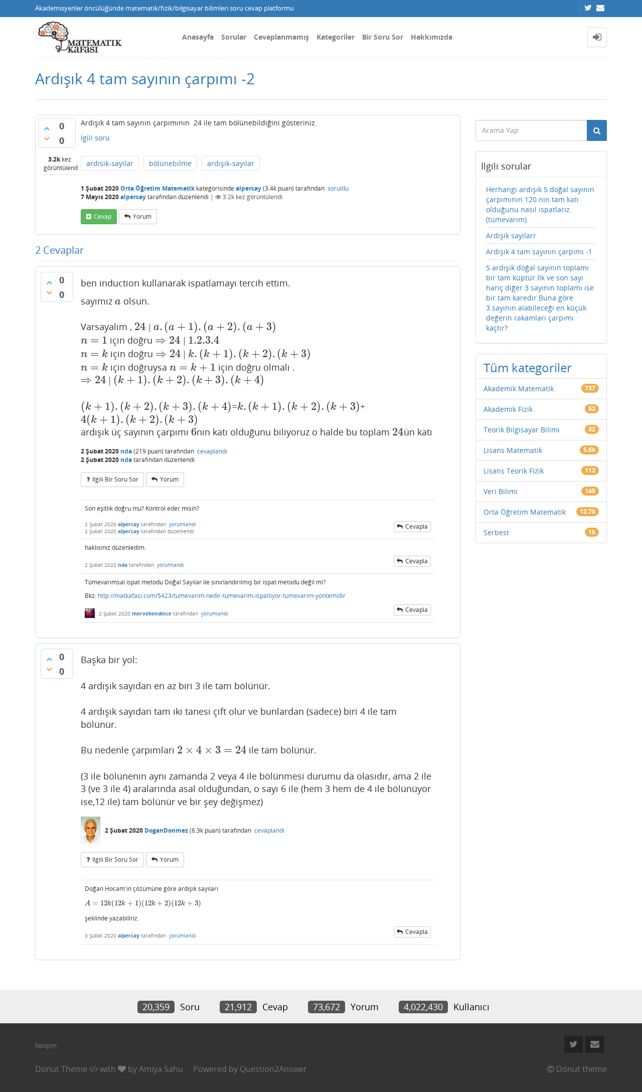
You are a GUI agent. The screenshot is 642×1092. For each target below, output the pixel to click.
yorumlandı (182, 524)
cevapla (416, 526)
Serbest (496, 532)
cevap (102, 216)
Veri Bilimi (501, 491)
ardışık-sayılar (230, 163)
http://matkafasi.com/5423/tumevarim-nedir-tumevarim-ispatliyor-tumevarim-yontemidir (222, 595)
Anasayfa (198, 37)
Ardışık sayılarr (511, 235)
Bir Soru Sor (382, 37)
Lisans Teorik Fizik (514, 471)
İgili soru (95, 137)
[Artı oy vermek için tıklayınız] (46, 128)
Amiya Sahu (161, 1068)
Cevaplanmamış (281, 37)
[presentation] (118, 301)
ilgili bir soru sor (115, 479)
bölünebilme (170, 163)
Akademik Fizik (508, 409)
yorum (142, 216)
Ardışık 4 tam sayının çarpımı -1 (539, 251)
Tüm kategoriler (528, 367)
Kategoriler (335, 37)
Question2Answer (273, 1068)
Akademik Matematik (519, 388)
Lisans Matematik (513, 450)
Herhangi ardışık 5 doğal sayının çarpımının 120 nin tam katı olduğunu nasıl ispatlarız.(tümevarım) (540, 204)
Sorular (233, 37)
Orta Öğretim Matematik (157, 188)
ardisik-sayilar (109, 163)
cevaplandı (212, 451)
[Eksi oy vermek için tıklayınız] (46, 138)
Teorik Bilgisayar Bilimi (522, 429)
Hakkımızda (431, 37)
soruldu (338, 188)
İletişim (46, 1045)
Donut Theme (61, 1068)
